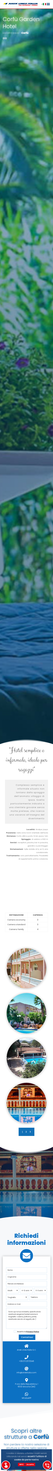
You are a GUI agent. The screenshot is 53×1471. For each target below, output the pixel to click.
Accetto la (28, 1331)
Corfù (24, 33)
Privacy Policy (32, 1331)
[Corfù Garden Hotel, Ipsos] (26, 987)
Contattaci (27, 1337)
